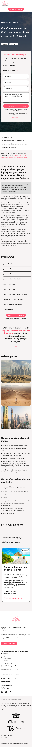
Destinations (13, 153)
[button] (17, 70)
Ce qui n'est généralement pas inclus (15, 144)
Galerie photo (7, 137)
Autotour (4, 44)
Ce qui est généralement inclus (13, 140)
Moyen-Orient (22, 153)
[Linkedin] (11, 692)
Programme (6, 134)
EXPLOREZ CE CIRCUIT (13, 598)
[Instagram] (2, 692)
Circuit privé (13, 44)
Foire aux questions (9, 147)
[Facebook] (6, 692)
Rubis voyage (5, 153)
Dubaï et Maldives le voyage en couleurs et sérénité (16, 576)
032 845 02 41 (16, 117)
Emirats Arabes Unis (7, 155)
